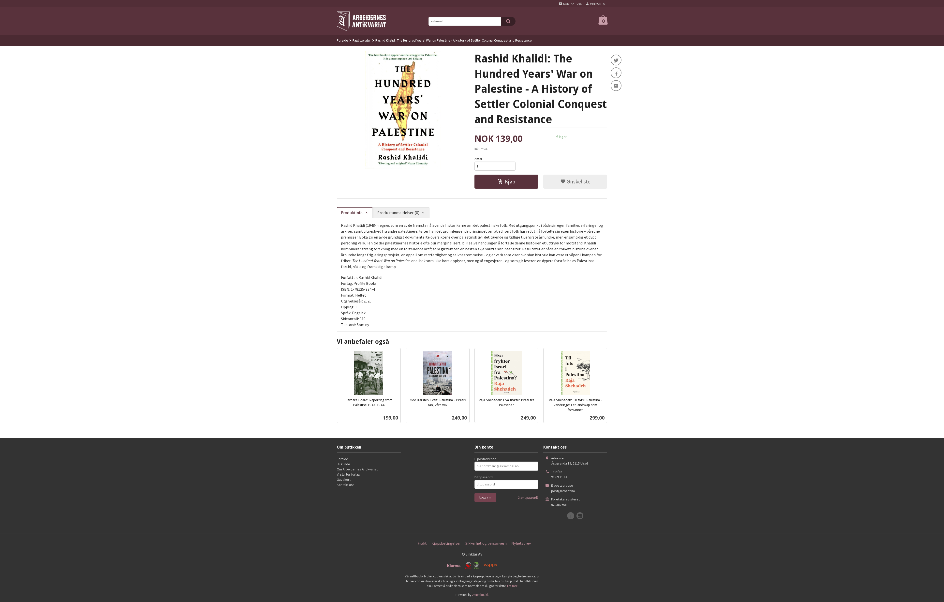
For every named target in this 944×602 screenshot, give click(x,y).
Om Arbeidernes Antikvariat (357, 469)
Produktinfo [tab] (352, 213)
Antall (478, 159)
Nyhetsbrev (521, 543)
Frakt (422, 543)
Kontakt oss (345, 484)
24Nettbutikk (480, 595)
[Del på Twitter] (616, 60)
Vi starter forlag (348, 474)
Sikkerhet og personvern (486, 543)
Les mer (512, 586)
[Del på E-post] (616, 85)
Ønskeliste (578, 181)
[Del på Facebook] (616, 72)
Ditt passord (483, 477)
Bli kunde (343, 464)
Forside (342, 40)
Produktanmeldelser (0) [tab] (398, 213)
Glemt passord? (528, 498)
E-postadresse (485, 459)
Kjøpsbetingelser (446, 543)
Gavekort (344, 479)
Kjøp (510, 181)
